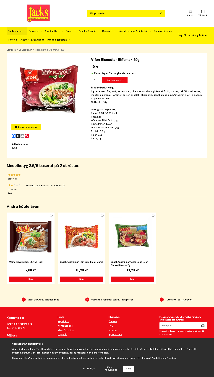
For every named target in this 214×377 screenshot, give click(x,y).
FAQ (111, 325)
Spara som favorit (27, 127)
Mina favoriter (66, 330)
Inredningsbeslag (57, 39)
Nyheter (24, 39)
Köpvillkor (63, 321)
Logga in (62, 334)
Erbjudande (37, 39)
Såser (69, 31)
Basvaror (34, 31)
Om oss (113, 321)
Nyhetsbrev (115, 334)
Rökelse (12, 39)
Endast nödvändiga (111, 368)
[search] (162, 13)
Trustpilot (186, 299)
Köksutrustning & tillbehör (133, 31)
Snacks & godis (87, 31)
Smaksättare (52, 31)
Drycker (107, 31)
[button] (30, 279)
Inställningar (89, 368)
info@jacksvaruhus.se (19, 323)
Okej (128, 368)
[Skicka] (202, 325)
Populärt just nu (163, 31)
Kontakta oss (65, 325)
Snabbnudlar (15, 31)
